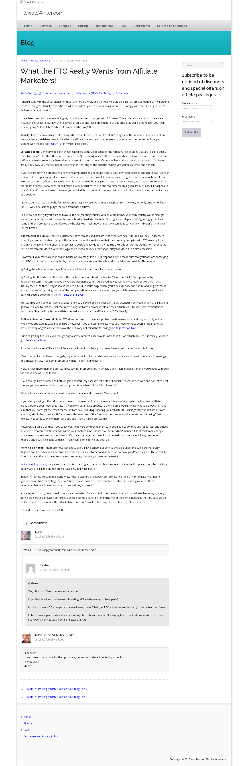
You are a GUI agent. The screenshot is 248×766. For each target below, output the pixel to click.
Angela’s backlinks (125, 328)
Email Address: (190, 103)
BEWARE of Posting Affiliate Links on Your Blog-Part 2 (56, 689)
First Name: (189, 116)
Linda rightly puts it (35, 464)
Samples (65, 26)
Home (28, 26)
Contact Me (141, 26)
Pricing (83, 26)
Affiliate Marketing (40, 60)
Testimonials (104, 26)
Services (46, 26)
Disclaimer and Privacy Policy (41, 736)
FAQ (123, 26)
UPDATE (56, 143)
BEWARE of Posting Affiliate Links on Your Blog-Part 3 (56, 697)
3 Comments (123, 93)
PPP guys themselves (71, 294)
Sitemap (28, 723)
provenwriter (63, 93)
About (27, 716)
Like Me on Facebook (172, 26)
